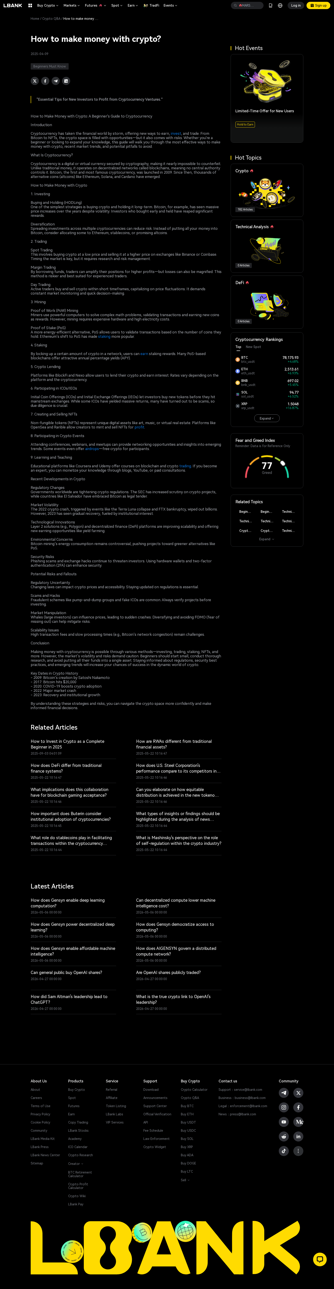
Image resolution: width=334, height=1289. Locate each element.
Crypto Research (80, 1155)
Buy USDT (188, 1122)
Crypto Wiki (77, 1196)
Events (171, 5)
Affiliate (111, 1098)
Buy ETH (187, 1114)
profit (139, 427)
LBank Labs (114, 1114)
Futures (96, 5)
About (35, 1089)
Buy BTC (187, 1106)
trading (185, 466)
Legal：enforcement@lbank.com (243, 1106)
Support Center (155, 1106)
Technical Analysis (290, 511)
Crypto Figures (247, 531)
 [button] (235, 5)
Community (39, 1130)
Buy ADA (187, 1155)
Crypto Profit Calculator (78, 1186)
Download (151, 1089)
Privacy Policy (40, 1114)
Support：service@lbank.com (240, 1089)
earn (144, 354)
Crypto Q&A (51, 18)
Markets (72, 5)
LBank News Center (45, 1155)
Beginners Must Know (247, 511)
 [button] (258, 5)
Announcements (155, 1098)
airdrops (92, 449)
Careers (36, 1098)
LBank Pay (75, 1204)
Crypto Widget (154, 1147)
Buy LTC (187, 1171)
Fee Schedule (153, 1130)
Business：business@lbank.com (242, 1098)
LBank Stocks (78, 1130)
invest (176, 133)
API (145, 1122)
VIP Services (115, 1122)
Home (35, 18)
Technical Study (290, 531)
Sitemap (37, 1163)
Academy (75, 1139)
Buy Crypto (48, 5)
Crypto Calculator (194, 1089)
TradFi (154, 5)
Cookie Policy (40, 1122)
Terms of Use (40, 1106)
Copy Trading (78, 1122)
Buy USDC (188, 1130)
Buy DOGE (188, 1163)
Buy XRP (187, 1147)
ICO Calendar (77, 1147)
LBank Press (40, 1147)
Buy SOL (187, 1139)
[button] (320, 1259)
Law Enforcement (156, 1139)
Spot (117, 5)
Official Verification (157, 1114)
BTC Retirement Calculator (80, 1174)
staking (104, 336)
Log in (296, 5)
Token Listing (116, 1106)
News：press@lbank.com (237, 1114)
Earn (133, 5)
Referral (111, 1089)
